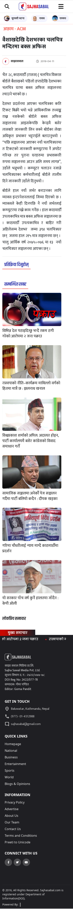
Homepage (13, 744)
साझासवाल (17, 61)
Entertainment (15, 764)
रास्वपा (63, 18)
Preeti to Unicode (17, 842)
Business (11, 757)
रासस (42, 18)
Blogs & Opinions (17, 784)
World (9, 777)
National (11, 750)
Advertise (11, 809)
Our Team (12, 822)
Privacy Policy (15, 802)
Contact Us (13, 829)
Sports (9, 770)
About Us (11, 815)
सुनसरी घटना (17, 18)
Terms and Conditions (21, 835)
